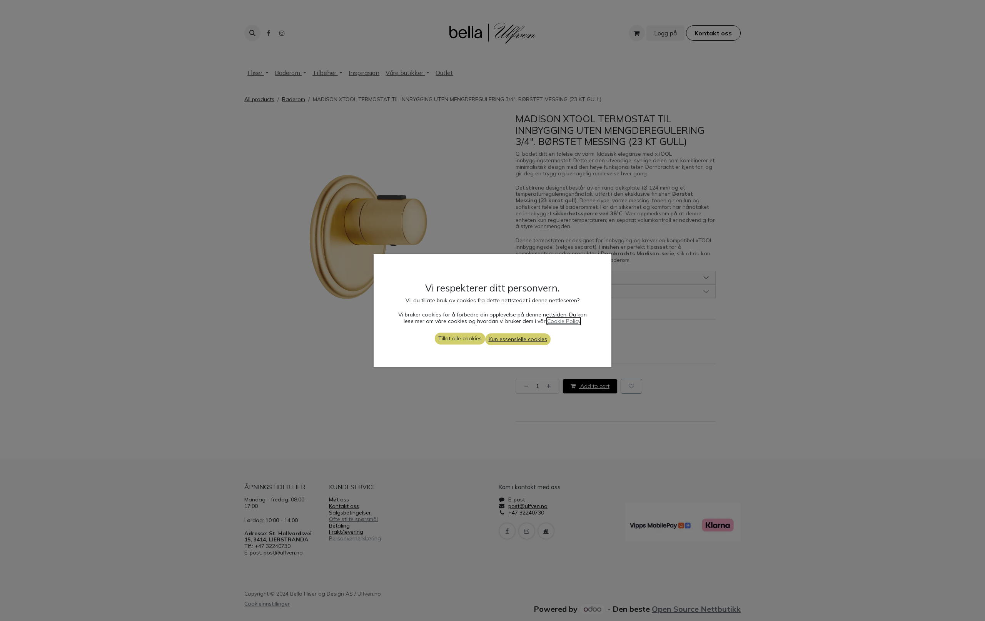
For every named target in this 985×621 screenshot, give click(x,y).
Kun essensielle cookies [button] (518, 339)
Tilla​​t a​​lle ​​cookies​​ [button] (460, 338)
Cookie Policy (563, 321)
